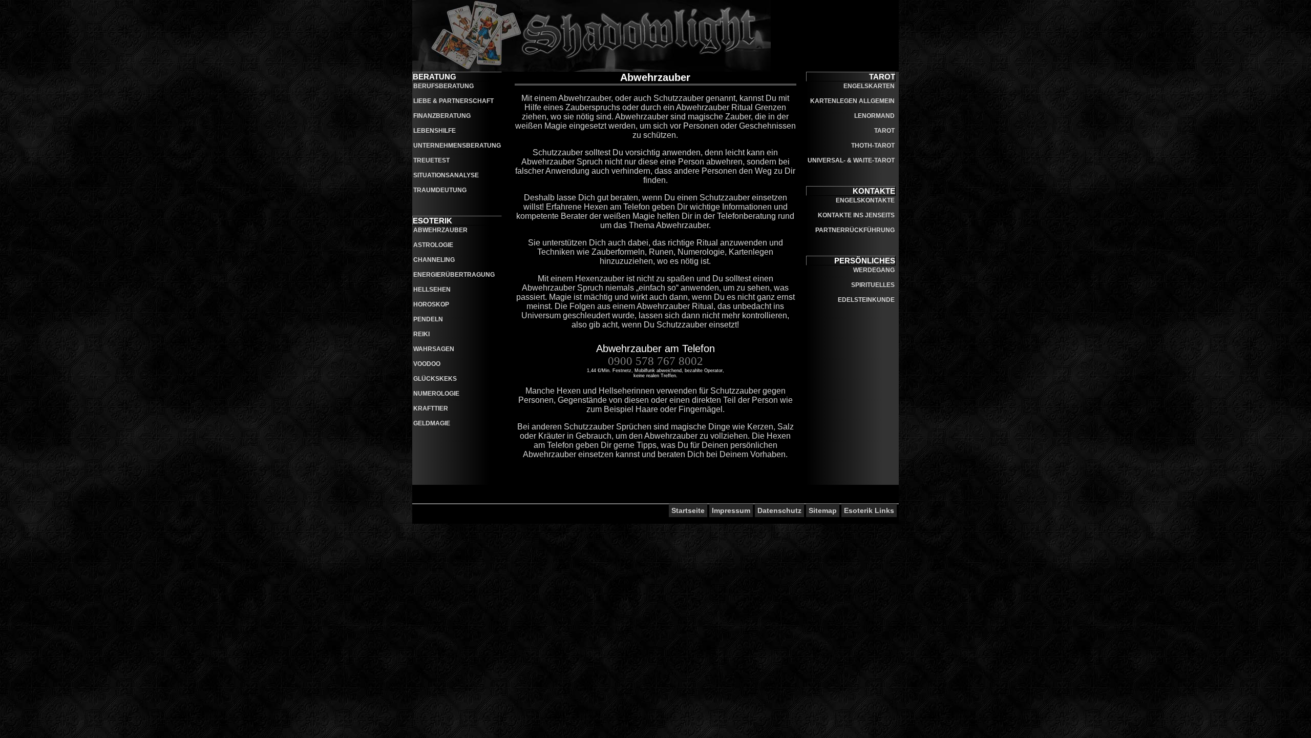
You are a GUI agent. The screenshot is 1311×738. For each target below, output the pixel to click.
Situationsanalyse (446, 175)
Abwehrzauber (440, 230)
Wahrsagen (433, 349)
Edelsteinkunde (866, 299)
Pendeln (428, 319)
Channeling (434, 259)
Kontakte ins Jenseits (856, 215)
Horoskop (431, 304)
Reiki (421, 334)
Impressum (731, 510)
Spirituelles (873, 285)
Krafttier (430, 408)
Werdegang (874, 270)
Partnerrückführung (855, 230)
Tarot (884, 130)
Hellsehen (432, 289)
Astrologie (433, 245)
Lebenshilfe (434, 130)
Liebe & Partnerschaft (453, 101)
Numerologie (436, 393)
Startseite (688, 510)
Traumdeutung (440, 190)
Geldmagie (431, 423)
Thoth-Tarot (873, 145)
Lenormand (874, 115)
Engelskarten (869, 86)
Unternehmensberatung (457, 145)
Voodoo (426, 363)
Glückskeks (435, 378)
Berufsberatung (443, 86)
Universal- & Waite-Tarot (851, 160)
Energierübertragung (454, 274)
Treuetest (431, 160)
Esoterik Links (869, 510)
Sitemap (823, 510)
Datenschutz (779, 510)
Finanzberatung (442, 115)
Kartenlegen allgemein (852, 101)
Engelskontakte (865, 200)
